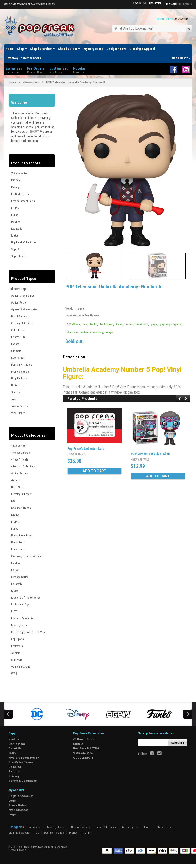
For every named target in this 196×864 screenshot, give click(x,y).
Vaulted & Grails (20, 666)
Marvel (15, 590)
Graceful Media (17, 850)
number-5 (142, 324)
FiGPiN (15, 208)
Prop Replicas (19, 378)
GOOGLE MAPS (83, 757)
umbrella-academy (92, 332)
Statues (15, 392)
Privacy (14, 776)
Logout (14, 814)
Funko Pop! (17, 542)
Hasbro (15, 221)
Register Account (21, 796)
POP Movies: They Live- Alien (150, 454)
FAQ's (12, 753)
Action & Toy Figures (23, 295)
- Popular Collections (23, 466)
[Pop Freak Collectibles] (41, 26)
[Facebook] (152, 754)
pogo (154, 324)
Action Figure (19, 302)
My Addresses (18, 810)
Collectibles (17, 330)
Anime (15, 480)
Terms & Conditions (23, 780)
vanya (109, 332)
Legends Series (20, 577)
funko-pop (107, 324)
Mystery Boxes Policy (24, 757)
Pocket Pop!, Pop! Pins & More (28, 632)
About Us (15, 748)
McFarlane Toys (20, 604)
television (71, 332)
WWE (14, 673)
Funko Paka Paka (21, 535)
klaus (119, 324)
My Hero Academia (22, 618)
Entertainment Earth (23, 201)
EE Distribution (20, 194)
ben (85, 324)
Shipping (15, 767)
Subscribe (177, 742)
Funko (14, 215)
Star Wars (17, 659)
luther (129, 324)
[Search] (189, 29)
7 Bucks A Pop (19, 173)
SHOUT (34, 131)
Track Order (17, 805)
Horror (15, 570)
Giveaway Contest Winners (23, 58)
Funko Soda (17, 549)
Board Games (19, 316)
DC (13, 501)
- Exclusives (18, 445)
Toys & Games (19, 406)
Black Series (18, 487)
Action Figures (19, 473)
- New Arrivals (31, 82)
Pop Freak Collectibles (23, 242)
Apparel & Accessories (24, 309)
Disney (15, 187)
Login (12, 800)
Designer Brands (21, 508)
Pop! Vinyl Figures (21, 364)
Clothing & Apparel (142, 49)
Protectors (17, 385)
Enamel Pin (18, 337)
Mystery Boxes (93, 49)
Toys (13, 399)
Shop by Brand (68, 49)
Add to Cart (94, 471)
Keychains (17, 358)
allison (76, 324)
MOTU (14, 611)
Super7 (15, 249)
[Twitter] (159, 754)
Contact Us (181, 19)
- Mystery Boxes (20, 452)
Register (155, 3)
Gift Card (16, 351)
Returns (14, 771)
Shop (21, 49)
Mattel (15, 235)
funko (94, 324)
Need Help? (180, 58)
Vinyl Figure (18, 413)
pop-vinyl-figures (171, 324)
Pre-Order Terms (21, 762)
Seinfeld (15, 653)
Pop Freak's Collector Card (85, 449)
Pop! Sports (17, 639)
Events (15, 344)
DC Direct (16, 180)
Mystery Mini (19, 625)
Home (10, 49)
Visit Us (14, 739)
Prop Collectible (20, 371)
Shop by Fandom (41, 49)
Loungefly (16, 228)
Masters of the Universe (26, 597)
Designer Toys (116, 49)
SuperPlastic (18, 256)
